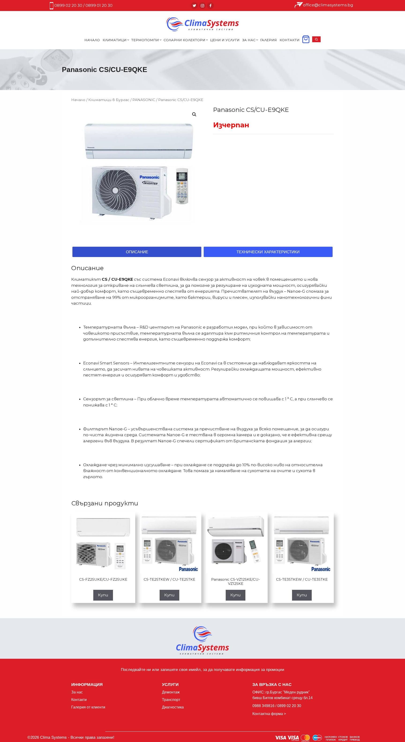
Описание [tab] (137, 252)
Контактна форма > (269, 714)
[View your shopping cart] (306, 40)
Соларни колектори (184, 40)
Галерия (268, 40)
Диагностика (173, 707)
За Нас (248, 40)
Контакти (290, 40)
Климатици (115, 40)
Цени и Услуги (225, 40)
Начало (92, 40)
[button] (316, 40)
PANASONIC (143, 100)
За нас (77, 692)
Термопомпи (145, 40)
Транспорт (171, 700)
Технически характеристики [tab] (268, 252)
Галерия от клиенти (88, 707)
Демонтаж (171, 692)
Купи (103, 595)
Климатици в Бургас (108, 100)
